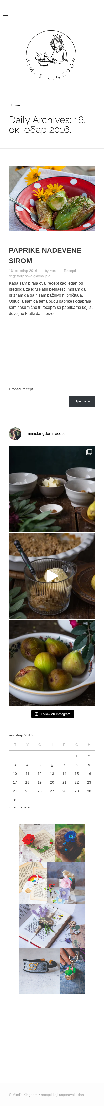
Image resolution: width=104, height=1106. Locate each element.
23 (89, 782)
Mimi (53, 271)
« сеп (13, 807)
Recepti (70, 271)
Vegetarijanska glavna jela (29, 276)
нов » (25, 807)
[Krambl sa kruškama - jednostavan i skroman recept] (52, 576)
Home (15, 105)
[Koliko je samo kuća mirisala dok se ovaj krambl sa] (52, 489)
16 (89, 774)
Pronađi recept (21, 389)
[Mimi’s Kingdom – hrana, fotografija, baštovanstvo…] (52, 55)
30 (89, 791)
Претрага (82, 401)
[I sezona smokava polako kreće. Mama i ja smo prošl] (52, 663)
